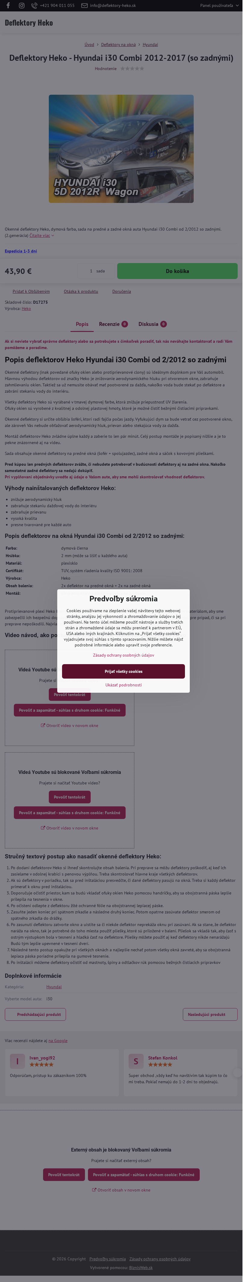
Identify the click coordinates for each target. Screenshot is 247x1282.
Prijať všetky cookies (123, 671)
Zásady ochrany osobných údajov (123, 655)
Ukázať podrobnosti (123, 685)
